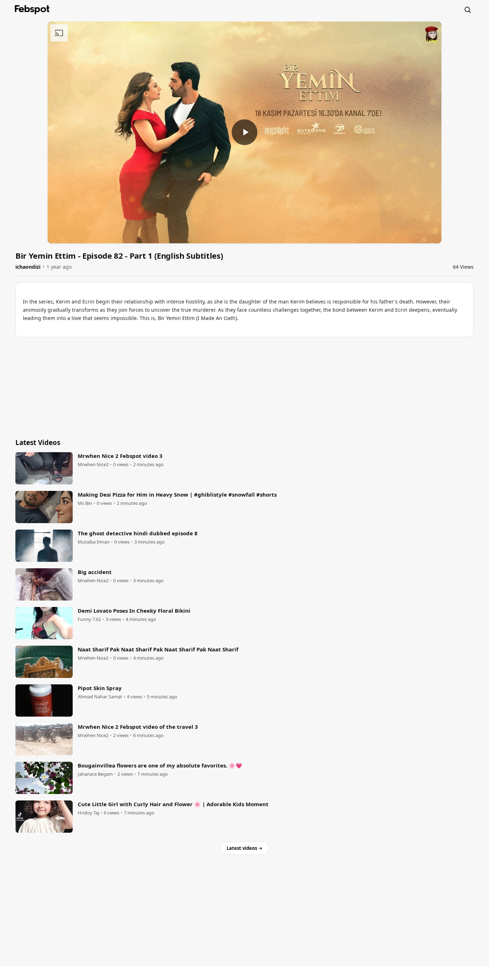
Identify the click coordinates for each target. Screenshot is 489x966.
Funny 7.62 (89, 619)
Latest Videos (37, 442)
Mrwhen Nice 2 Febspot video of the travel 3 (138, 726)
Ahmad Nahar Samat (100, 697)
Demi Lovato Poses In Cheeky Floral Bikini (134, 610)
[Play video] (244, 132)
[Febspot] (32, 10)
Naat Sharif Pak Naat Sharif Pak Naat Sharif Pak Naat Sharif (158, 649)
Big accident (95, 571)
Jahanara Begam (95, 774)
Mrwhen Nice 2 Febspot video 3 (120, 455)
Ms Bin (85, 503)
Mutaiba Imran (94, 542)
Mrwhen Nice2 (93, 465)
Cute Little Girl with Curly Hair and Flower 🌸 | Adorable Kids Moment (173, 804)
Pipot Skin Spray (100, 688)
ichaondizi (27, 266)
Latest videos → (244, 848)
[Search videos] (467, 9)
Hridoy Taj (88, 813)
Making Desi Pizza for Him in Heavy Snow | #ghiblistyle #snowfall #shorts (177, 494)
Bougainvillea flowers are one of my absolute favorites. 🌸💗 (160, 765)
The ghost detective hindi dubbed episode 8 (138, 533)
